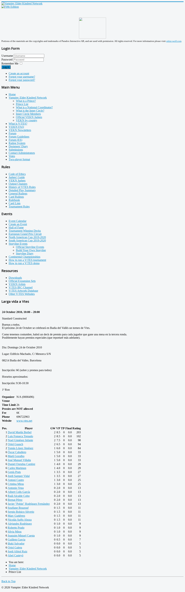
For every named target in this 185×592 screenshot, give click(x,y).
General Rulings (18, 193)
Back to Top (8, 581)
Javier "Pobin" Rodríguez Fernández (29, 503)
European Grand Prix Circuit (25, 233)
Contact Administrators (22, 152)
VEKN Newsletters (20, 130)
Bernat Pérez (15, 499)
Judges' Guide (17, 177)
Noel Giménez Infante (20, 440)
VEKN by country (26, 120)
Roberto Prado (16, 527)
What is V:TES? (18, 123)
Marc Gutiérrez (16, 515)
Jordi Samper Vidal (19, 476)
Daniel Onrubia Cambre (21, 464)
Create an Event (18, 224)
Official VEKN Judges (29, 117)
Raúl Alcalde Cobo (19, 495)
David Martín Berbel (19, 432)
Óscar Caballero (17, 452)
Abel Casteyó (15, 555)
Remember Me (9, 63)
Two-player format (19, 159)
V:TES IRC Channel (21, 287)
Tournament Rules (19, 206)
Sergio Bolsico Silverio (21, 511)
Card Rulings (16, 196)
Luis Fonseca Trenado (20, 436)
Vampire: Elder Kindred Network (28, 97)
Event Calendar (17, 220)
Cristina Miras (16, 483)
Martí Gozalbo (16, 456)
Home (12, 94)
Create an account (19, 73)
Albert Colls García (19, 491)
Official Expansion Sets (22, 280)
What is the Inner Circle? (30, 110)
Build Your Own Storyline (31, 250)
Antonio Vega (16, 487)
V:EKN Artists (17, 284)
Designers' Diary (18, 146)
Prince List (22, 104)
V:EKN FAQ (16, 126)
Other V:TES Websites (22, 293)
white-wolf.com (173, 41)
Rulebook (14, 200)
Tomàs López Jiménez (20, 448)
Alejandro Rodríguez (20, 523)
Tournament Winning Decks (25, 230)
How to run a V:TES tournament (27, 260)
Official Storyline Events (30, 247)
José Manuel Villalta (19, 460)
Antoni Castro (16, 479)
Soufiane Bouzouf (18, 507)
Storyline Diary (24, 253)
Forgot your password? (22, 79)
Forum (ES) (15, 139)
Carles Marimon (17, 468)
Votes (12, 156)
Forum (12, 133)
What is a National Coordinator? (34, 107)
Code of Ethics (17, 174)
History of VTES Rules (22, 187)
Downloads (15, 277)
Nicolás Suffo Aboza (20, 519)
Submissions (16, 149)
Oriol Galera (15, 547)
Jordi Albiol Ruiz (17, 551)
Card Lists (14, 203)
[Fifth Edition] (10, 6)
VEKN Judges (17, 180)
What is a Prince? (26, 100)
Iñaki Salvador (16, 543)
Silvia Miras (14, 531)
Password (7, 59)
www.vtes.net (24, 420)
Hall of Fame (16, 227)
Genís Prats (14, 472)
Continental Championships (24, 256)
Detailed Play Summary (22, 190)
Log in (6, 67)
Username (7, 55)
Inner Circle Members (28, 113)
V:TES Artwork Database (23, 290)
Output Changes (18, 183)
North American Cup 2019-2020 (27, 237)
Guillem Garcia (16, 539)
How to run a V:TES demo (24, 263)
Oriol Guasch (15, 444)
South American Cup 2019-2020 (27, 240)
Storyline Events (18, 243)
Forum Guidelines (19, 136)
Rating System (17, 143)
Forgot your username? (22, 76)
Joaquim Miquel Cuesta (21, 535)
